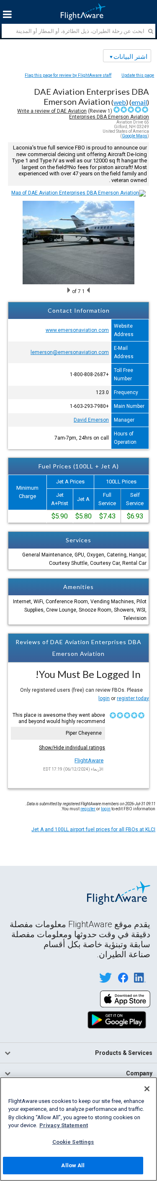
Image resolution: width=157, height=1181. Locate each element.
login (104, 698)
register (87, 809)
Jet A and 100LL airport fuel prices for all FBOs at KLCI (93, 829)
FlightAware (89, 760)
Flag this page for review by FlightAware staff (68, 75)
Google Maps (134, 136)
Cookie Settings (73, 1142)
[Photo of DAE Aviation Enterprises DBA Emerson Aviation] (78, 283)
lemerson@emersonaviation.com (70, 352)
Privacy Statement (63, 1125)
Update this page (137, 75)
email (139, 102)
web (119, 102)
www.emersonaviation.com (77, 330)
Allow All (73, 1165)
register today (133, 698)
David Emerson (91, 420)
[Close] (147, 1089)
